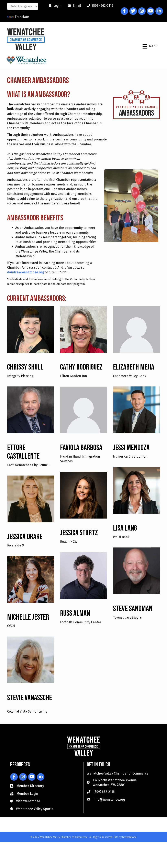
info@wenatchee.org (109, 799)
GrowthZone (129, 837)
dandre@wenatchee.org (26, 272)
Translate (22, 17)
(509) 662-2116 (104, 792)
